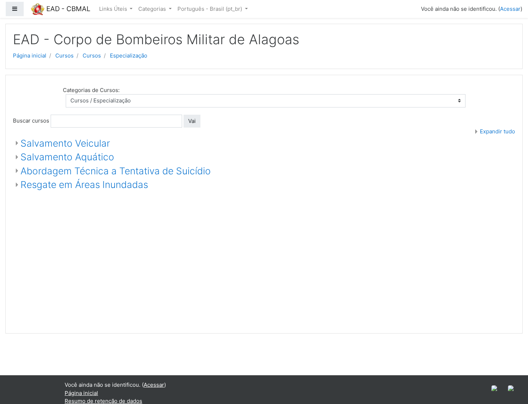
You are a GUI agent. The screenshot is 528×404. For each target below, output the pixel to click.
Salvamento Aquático (67, 156)
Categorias (152, 8)
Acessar (510, 8)
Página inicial (29, 55)
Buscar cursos (31, 120)
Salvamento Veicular (65, 143)
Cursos (64, 55)
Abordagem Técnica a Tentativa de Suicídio (115, 170)
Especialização (128, 55)
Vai (192, 121)
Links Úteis (114, 8)
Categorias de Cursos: (91, 90)
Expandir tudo (497, 131)
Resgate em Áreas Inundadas (84, 184)
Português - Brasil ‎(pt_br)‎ (210, 8)
